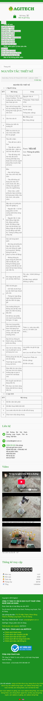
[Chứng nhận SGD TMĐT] (21, 648)
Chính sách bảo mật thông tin (15, 641)
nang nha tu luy (33, 683)
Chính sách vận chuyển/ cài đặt (16, 634)
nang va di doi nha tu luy (20, 683)
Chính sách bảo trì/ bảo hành (15, 637)
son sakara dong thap (31, 685)
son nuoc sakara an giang (8, 691)
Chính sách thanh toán (13, 632)
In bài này (37, 80)
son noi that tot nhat (32, 687)
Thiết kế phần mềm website (10, 626)
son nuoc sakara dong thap (27, 691)
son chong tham (19, 687)
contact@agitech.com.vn (31, 620)
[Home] (3, 22)
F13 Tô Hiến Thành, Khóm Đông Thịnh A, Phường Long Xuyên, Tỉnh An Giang (19, 615)
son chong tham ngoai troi (18, 693)
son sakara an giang (16, 695)
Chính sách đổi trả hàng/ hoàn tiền (17, 639)
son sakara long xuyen (15, 685)
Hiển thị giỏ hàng (24, 18)
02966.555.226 (10, 445)
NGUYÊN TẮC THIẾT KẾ (17, 71)
